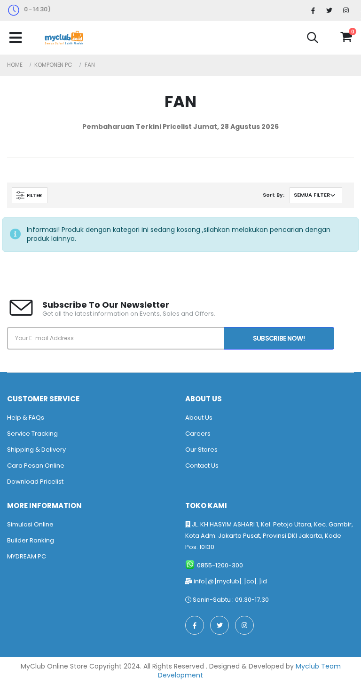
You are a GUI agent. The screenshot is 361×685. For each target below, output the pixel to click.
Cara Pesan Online (35, 465)
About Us (198, 417)
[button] (312, 39)
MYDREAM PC (26, 556)
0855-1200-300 (220, 565)
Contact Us (202, 465)
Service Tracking (32, 433)
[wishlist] (329, 37)
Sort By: (273, 195)
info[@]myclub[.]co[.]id (230, 581)
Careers (198, 433)
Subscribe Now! (279, 338)
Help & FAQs (25, 417)
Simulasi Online (30, 524)
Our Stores (201, 449)
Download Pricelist (35, 481)
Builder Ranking (30, 540)
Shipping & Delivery (36, 449)
